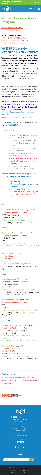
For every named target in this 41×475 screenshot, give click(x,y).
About (20, 426)
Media (20, 433)
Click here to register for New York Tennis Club (19, 310)
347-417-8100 (22, 422)
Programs (20, 431)
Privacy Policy (24, 470)
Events (20, 440)
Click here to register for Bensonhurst (16, 243)
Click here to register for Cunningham (15, 220)
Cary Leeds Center (20, 429)
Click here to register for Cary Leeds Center (18, 289)
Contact (20, 438)
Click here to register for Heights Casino (16, 264)
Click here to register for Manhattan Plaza (17, 356)
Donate (32, 9)
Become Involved (20, 435)
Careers (20, 442)
